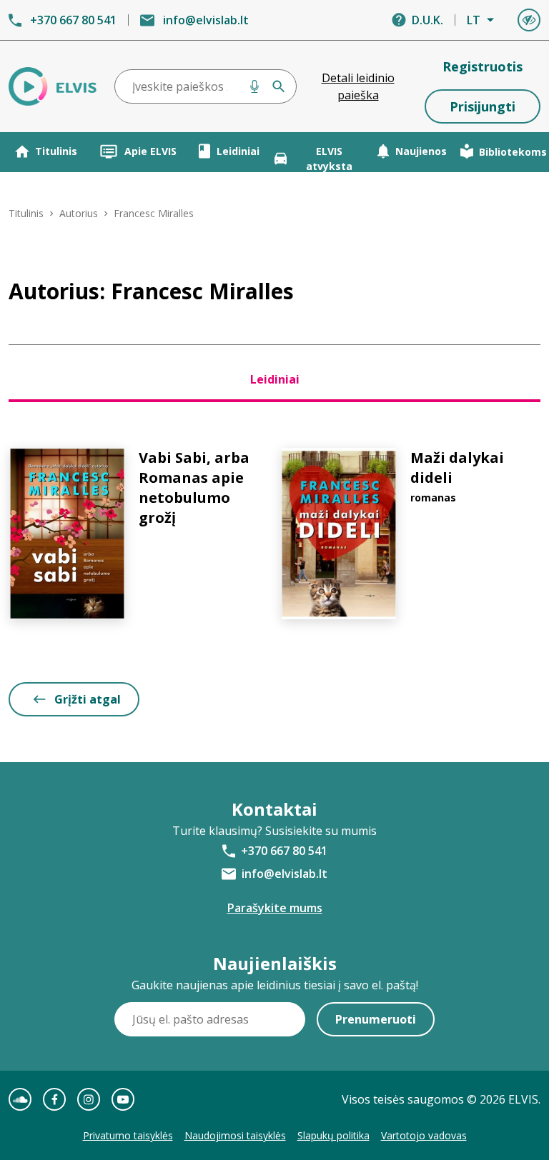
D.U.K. (427, 20)
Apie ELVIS (150, 151)
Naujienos (421, 151)
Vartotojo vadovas (424, 1135)
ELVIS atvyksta (329, 158)
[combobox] (205, 86)
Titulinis (56, 151)
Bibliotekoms (513, 152)
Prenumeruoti (375, 1019)
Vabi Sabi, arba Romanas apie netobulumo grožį (194, 487)
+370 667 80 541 (73, 20)
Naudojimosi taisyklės (235, 1135)
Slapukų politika (333, 1135)
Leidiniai (238, 151)
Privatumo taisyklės (128, 1135)
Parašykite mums (274, 908)
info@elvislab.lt (206, 20)
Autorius (78, 213)
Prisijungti (482, 106)
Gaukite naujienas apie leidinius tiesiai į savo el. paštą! (275, 985)
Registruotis (482, 66)
